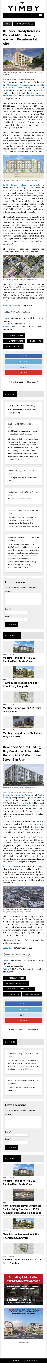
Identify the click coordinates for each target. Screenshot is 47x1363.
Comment (9, 591)
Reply (33, 405)
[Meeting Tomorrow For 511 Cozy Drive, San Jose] (23, 701)
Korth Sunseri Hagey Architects (21, 185)
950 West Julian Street (15, 978)
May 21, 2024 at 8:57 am (19, 405)
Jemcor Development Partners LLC (19, 989)
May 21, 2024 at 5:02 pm (28, 510)
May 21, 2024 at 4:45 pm (28, 492)
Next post (31, 382)
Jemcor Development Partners (18, 795)
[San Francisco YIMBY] (23, 6)
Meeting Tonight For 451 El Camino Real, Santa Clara (19, 659)
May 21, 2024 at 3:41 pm (24, 471)
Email (7, 616)
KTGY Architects (11, 866)
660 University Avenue (14, 336)
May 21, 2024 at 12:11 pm (23, 424)
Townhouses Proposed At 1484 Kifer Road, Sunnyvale (21, 684)
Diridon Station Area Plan (16, 983)
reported (40, 821)
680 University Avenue (16, 85)
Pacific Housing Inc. (32, 994)
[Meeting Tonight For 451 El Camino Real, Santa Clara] (23, 651)
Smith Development (34, 95)
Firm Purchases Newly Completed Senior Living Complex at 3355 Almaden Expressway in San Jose (22, 1209)
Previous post (17, 382)
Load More (23, 1350)
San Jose (29, 803)
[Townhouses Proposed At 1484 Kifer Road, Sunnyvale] (23, 676)
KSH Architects (35, 341)
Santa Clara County (19, 87)
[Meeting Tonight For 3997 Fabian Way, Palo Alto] (23, 726)
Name (7, 609)
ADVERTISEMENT (24, 1343)
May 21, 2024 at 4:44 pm (28, 1053)
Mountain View (10, 95)
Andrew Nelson (10, 79)
